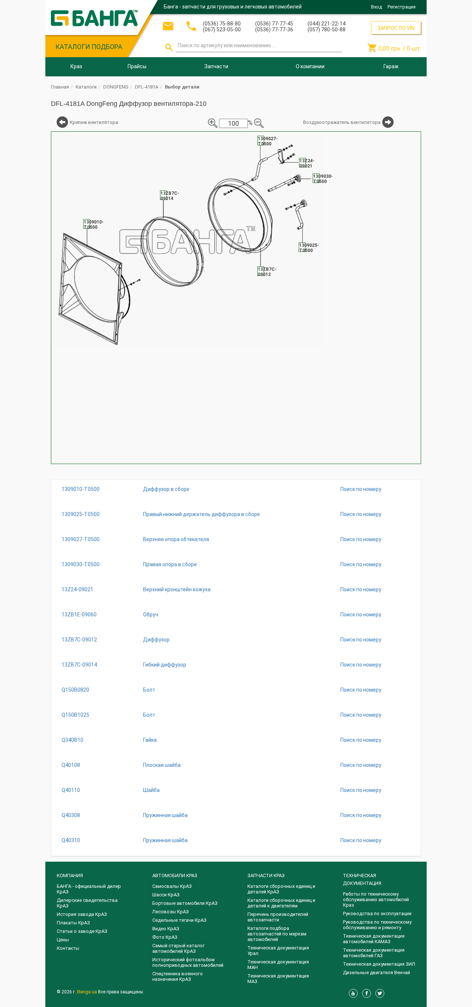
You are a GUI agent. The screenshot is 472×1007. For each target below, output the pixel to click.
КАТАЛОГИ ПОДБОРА (88, 47)
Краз (76, 66)
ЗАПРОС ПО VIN (395, 28)
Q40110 (71, 790)
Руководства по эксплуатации (377, 913)
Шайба (151, 790)
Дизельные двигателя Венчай (376, 972)
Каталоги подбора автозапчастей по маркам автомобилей (276, 933)
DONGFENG (115, 87)
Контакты (68, 948)
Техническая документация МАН (278, 964)
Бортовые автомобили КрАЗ (185, 903)
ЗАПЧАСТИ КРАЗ (266, 875)
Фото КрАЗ (164, 937)
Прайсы (137, 66)
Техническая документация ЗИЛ (379, 964)
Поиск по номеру (360, 489)
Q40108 (71, 765)
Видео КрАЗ (165, 928)
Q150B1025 (75, 715)
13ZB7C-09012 (79, 640)
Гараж (391, 66)
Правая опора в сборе (170, 564)
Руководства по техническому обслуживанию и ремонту (377, 924)
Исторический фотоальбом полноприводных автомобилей (187, 962)
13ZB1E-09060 (79, 614)
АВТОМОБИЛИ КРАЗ (174, 875)
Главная (60, 87)
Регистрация (402, 7)
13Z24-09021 (77, 589)
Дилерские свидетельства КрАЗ (87, 903)
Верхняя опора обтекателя (176, 539)
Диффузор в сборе (166, 489)
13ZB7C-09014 (79, 665)
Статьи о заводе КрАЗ (82, 931)
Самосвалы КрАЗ (172, 886)
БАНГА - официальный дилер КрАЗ (89, 888)
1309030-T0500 (81, 564)
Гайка (150, 740)
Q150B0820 (75, 690)
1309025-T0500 (81, 514)
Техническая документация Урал (278, 950)
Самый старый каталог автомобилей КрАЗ (178, 948)
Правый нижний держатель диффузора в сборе (201, 514)
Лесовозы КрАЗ (170, 911)
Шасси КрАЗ (166, 894)
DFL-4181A (146, 87)
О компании (310, 66)
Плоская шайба (162, 765)
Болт (149, 690)
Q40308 (71, 815)
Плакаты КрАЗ (73, 922)
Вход (376, 7)
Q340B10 (72, 740)
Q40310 (71, 840)
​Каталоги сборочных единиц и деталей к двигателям (281, 903)
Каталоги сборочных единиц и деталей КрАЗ (281, 888)
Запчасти (216, 66)
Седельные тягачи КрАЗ (179, 920)
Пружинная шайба (165, 815)
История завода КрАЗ (82, 914)
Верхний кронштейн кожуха (177, 589)
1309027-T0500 (81, 539)
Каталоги (86, 87)
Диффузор (156, 640)
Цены (63, 939)
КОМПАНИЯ (70, 875)
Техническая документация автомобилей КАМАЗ (374, 938)
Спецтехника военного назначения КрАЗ (177, 976)
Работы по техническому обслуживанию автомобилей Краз (376, 899)
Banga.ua (87, 991)
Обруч (150, 614)
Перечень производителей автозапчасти (277, 917)
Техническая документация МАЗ (278, 978)
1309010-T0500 (81, 489)
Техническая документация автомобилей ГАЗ (374, 952)
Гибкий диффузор (164, 665)
